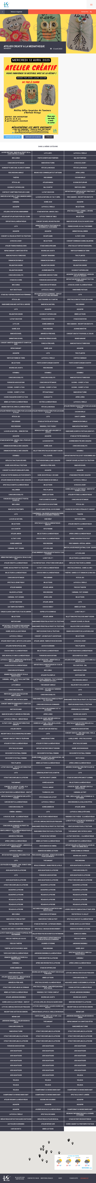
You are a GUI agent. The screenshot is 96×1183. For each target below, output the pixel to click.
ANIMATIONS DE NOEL (16, 338)
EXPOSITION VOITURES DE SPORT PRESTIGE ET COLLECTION (80, 192)
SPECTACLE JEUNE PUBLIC (15, 582)
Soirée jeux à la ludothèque (16, 631)
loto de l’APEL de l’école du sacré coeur (47, 1002)
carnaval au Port (80, 792)
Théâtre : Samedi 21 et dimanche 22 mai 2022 (80, 572)
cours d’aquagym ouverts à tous (16, 397)
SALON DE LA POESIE (15, 592)
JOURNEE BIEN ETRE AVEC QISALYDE (80, 441)
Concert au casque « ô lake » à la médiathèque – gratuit (16, 787)
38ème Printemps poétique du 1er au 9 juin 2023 (16, 558)
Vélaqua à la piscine (16, 909)
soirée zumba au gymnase (80, 851)
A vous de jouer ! (80, 163)
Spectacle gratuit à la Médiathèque (80, 919)
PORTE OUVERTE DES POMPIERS (48, 158)
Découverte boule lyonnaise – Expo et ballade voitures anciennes (48, 294)
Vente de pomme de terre (16, 358)
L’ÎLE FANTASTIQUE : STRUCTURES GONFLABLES (48, 563)
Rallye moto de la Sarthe (80, 685)
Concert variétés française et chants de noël (16, 704)
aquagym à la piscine (47, 885)
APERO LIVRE (48, 597)
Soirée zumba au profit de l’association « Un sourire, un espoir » (48, 758)
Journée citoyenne (48, 943)
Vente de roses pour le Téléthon (80, 704)
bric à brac (16, 914)
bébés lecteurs (48, 1129)
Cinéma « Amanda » (15, 811)
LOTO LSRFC (48, 153)
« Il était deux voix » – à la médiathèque (80, 836)
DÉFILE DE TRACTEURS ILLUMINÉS (80, 563)
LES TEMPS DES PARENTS (16, 607)
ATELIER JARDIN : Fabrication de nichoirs (48, 641)
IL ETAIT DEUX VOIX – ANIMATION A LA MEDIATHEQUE (48, 660)
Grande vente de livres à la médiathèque (15, 407)
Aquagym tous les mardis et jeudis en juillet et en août (80, 275)
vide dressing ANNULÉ (15, 172)
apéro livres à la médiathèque (80, 763)
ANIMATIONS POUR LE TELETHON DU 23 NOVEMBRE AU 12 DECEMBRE (47, 226)
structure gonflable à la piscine (80, 880)
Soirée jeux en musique (80, 748)
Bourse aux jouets (48, 250)
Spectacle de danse (80, 743)
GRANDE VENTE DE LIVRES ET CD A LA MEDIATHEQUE (16, 675)
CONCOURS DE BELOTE (80, 446)
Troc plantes (80, 255)
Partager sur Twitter (13, 137)
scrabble (80, 368)
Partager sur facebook (33, 137)
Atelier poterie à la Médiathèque (16, 743)
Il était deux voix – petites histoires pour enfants (16, 767)
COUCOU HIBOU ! (48, 607)
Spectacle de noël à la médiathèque (48, 982)
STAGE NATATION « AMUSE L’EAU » (48, 211)
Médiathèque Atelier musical (48, 1119)
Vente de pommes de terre (80, 250)
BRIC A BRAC (16, 158)
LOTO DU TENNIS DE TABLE (48, 216)
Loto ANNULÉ (15, 685)
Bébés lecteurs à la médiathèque (16, 402)
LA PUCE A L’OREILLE (80, 153)
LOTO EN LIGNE (48, 548)
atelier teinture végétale (48, 729)
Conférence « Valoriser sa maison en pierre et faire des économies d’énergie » (48, 514)
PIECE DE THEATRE (80, 587)
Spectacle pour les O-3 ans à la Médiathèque (80, 953)
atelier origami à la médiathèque (16, 1099)
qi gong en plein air (80, 182)
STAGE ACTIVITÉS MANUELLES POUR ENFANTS (16, 475)
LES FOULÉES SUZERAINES (16, 1124)
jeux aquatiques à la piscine (80, 865)
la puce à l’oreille (80, 402)
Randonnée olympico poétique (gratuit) (80, 431)
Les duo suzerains (80, 719)
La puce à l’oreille (48, 289)
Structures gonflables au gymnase (16, 987)
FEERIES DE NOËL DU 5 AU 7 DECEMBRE (80, 226)
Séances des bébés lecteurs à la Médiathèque (15, 958)
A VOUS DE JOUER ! (16, 241)
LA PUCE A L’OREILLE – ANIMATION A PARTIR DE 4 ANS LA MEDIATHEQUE (15, 660)
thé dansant (48, 1021)
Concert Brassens (48, 255)
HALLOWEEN (16, 490)
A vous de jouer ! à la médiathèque (80, 285)
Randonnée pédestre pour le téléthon (48, 831)
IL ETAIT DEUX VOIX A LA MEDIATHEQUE (80, 650)
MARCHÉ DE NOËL (15, 333)
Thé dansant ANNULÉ (48, 685)
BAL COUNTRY (48, 187)
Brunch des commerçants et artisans (48, 172)
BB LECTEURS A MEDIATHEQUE (48, 816)
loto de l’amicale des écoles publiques (16, 1007)
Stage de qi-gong (16, 280)
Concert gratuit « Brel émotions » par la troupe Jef (80, 733)
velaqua (80, 1075)
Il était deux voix (16, 319)
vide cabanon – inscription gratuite (80, 324)
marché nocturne (15, 1031)
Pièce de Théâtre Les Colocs (16, 938)
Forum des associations (48, 280)
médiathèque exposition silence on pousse (16, 1119)
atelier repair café (48, 1124)
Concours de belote (16, 275)
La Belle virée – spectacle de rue (80, 738)
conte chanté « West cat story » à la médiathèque (48, 1016)
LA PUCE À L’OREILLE (80, 480)
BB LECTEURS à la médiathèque (80, 782)
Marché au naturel (48, 304)
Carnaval (16, 202)
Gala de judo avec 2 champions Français (16, 929)
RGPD (60, 1178)
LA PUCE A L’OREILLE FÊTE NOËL (80, 811)
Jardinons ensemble (80, 943)
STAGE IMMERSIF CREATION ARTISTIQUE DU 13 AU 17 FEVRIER (48, 553)
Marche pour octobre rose (16, 255)
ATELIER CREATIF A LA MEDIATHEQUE (80, 524)
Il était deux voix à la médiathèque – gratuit (16, 792)
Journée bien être (48, 270)
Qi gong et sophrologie (80, 270)
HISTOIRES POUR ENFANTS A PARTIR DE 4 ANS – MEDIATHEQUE (48, 909)
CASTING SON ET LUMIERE (48, 777)
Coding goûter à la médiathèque (80, 987)
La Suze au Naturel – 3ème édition (16, 431)
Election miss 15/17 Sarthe (48, 299)
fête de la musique (80, 168)
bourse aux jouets (80, 714)
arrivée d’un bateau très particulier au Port (80, 767)
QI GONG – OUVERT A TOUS (80, 382)
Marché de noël (80, 465)
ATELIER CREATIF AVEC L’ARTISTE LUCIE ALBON (16, 641)
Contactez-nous (33, 1178)
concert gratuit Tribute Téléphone (16, 738)
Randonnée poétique (80, 289)
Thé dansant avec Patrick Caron (16, 699)
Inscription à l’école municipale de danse (16, 733)
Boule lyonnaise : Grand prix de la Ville (48, 865)
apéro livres (80, 397)
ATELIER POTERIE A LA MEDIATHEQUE (80, 494)
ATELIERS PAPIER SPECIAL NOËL (16, 646)
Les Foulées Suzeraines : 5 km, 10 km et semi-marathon (16, 865)
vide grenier (16, 421)
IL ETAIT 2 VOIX (80, 236)
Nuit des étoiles (16, 289)
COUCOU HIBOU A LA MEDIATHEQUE (48, 572)
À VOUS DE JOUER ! (80, 485)
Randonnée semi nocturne (48, 275)
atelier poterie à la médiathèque (48, 743)
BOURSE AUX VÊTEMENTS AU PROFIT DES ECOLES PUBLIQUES (48, 972)
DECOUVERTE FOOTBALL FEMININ (16, 753)
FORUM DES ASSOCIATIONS (48, 655)
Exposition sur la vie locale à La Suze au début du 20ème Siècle (80, 845)
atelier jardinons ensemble (80, 992)
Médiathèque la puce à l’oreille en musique (48, 1012)
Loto (80, 690)
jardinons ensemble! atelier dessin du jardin (80, 1016)
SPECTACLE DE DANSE (48, 1114)
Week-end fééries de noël (48, 338)
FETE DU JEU (80, 577)
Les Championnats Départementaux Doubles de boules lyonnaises (48, 938)
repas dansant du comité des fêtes (80, 1021)
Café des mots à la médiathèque (80, 841)
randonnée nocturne (80, 1026)
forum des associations (16, 1046)
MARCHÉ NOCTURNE (80, 670)
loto (16, 226)
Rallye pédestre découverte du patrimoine (48, 933)
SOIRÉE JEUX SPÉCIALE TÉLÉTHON (16, 465)
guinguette (48, 397)
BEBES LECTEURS (48, 494)
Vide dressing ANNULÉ (80, 680)
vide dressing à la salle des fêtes (80, 802)
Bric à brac (16, 285)
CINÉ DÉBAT (48, 519)
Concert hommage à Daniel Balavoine (80, 241)
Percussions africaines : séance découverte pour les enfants (48, 855)
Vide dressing (16, 426)
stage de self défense (48, 836)
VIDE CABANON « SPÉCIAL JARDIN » (80, 543)
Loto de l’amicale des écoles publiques (48, 821)
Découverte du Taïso (80, 655)
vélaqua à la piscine (48, 894)
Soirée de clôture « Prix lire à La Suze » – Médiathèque (48, 723)
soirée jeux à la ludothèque (80, 924)
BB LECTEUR (80, 216)
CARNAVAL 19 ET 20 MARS (80, 592)
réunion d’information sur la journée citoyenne (80, 1114)
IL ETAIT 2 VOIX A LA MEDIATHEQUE (48, 568)
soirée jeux (48, 348)
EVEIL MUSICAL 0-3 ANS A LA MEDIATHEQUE (16, 655)
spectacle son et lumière (80, 1094)
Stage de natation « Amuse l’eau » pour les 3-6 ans (16, 440)
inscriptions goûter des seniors (16, 1012)
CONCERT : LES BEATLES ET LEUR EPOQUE (48, 636)
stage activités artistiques (48, 421)
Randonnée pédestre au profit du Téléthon (48, 621)
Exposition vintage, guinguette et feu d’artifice (80, 279)
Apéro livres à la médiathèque (16, 841)
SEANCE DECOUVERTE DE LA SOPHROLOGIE (80, 631)
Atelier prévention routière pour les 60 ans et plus (80, 406)
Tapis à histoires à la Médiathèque (16, 953)
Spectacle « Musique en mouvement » (48, 929)
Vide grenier (48, 177)
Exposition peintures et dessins (48, 748)
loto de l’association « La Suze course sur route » (48, 1006)
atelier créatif (15, 729)
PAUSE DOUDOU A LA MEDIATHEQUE (16, 665)
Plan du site (74, 1178)
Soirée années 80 (48, 324)
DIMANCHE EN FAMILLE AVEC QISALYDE (16, 446)
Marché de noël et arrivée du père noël (16, 714)
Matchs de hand (16, 709)
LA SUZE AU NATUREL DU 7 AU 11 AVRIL (48, 197)
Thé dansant (48, 860)
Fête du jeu (16, 299)
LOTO (16, 309)
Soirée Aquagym (48, 782)
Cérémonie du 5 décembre (80, 709)
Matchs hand (16, 621)
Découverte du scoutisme (48, 504)
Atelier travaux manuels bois (16, 246)
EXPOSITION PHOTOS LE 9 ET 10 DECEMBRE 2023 (80, 455)
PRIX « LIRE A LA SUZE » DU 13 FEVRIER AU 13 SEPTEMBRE (80, 797)
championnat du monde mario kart (48, 1090)
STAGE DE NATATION (48, 319)
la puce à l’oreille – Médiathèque (16, 719)
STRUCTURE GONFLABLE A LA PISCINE (16, 777)
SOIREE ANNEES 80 (16, 543)
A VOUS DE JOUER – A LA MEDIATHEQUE (15, 816)
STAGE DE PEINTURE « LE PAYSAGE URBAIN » (48, 924)
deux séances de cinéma (47, 846)
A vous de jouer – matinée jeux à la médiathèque (80, 787)
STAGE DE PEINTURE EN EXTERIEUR (80, 1119)
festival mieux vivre (16, 924)
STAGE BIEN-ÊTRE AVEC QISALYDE (80, 475)
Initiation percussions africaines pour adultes (16, 855)
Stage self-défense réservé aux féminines (16, 294)
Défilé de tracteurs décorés (16, 460)
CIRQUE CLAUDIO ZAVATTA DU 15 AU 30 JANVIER (16, 611)
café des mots (16, 1129)
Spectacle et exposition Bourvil (80, 246)
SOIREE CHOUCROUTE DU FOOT (80, 538)
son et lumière (80, 416)
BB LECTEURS (80, 207)
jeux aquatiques (48, 1046)
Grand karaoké (80, 338)
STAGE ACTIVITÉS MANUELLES (80, 436)
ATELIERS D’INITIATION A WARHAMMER (16, 211)
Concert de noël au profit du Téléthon (80, 460)
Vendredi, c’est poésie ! (48, 426)
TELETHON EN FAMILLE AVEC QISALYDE (48, 460)
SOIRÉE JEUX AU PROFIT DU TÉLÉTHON (16, 568)
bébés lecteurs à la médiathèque (48, 763)
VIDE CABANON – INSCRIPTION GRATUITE (80, 197)
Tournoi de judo (48, 792)
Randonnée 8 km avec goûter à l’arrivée (16, 304)
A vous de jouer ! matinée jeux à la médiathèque (48, 719)
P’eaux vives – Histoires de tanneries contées (48, 689)
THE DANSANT (16, 782)
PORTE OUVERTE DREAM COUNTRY (48, 363)
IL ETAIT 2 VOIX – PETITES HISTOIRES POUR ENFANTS (16, 723)
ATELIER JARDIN (16, 533)
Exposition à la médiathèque (16, 221)
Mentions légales (47, 1178)
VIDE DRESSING (48, 329)
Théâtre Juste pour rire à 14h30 (15, 948)
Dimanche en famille (16, 260)
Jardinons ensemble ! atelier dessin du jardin (16, 1021)
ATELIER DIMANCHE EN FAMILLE (48, 480)
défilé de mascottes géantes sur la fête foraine (16, 797)
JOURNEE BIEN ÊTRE (80, 329)
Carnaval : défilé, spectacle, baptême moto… (15, 680)
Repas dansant (16, 348)
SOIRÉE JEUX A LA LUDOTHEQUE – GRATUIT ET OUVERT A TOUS (80, 489)
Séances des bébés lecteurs (80, 929)
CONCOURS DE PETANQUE (80, 499)
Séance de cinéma (80, 933)
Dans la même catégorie (48, 146)
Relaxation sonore (16, 265)
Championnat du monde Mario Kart (48, 1094)
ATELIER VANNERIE (16, 587)
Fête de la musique (48, 168)
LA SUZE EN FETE (48, 441)
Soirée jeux (48, 202)
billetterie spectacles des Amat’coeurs (48, 450)
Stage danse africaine (48, 246)
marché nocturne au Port (47, 919)
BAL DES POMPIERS (80, 158)
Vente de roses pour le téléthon (80, 826)
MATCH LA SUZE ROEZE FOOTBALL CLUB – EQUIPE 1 (80, 548)
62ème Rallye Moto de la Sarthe (48, 772)
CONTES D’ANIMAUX (80, 358)
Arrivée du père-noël (47, 465)
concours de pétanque (48, 382)
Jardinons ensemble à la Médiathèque (48, 953)
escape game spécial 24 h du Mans (48, 509)
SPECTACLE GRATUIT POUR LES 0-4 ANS (80, 299)
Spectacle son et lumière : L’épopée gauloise (80, 211)
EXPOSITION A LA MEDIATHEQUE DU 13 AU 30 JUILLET (48, 665)
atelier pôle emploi (48, 675)
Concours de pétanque (16, 163)
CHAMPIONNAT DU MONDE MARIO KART (80, 1109)
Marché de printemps (80, 426)
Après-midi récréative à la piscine (48, 963)
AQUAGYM (80, 202)
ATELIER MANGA (48, 182)
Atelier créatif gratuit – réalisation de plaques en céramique (16, 977)
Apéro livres (80, 172)
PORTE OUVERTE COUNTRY (48, 499)
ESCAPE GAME (47, 236)
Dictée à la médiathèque (48, 402)
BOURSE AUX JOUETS (16, 368)
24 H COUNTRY (16, 529)
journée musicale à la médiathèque (48, 1109)
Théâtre (16, 177)
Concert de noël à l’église (80, 621)
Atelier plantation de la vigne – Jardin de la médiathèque (16, 845)
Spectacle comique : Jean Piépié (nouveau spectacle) (48, 987)
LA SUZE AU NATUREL (16, 519)
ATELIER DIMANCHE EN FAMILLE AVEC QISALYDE (16, 480)
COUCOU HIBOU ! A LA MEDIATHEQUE (48, 538)
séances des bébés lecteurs (48, 851)
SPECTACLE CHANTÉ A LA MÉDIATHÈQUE (16, 485)
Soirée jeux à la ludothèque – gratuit (16, 1002)
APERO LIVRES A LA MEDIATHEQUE (80, 533)
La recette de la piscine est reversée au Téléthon (80, 821)
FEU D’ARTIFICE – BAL (80, 665)
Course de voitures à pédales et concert (80, 509)
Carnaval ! (80, 958)
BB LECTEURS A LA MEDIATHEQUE (48, 533)
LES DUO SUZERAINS (47, 646)
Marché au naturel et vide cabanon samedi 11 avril (16, 197)
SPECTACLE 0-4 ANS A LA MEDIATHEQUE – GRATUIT (48, 523)
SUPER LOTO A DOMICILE (48, 611)
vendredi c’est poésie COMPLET (48, 992)
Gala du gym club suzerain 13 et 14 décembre (48, 709)
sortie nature (80, 675)
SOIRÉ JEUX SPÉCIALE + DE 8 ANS (48, 475)
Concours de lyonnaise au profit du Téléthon (16, 826)
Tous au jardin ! (48, 787)
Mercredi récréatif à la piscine (80, 1002)
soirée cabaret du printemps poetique (80, 1124)
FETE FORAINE (48, 529)
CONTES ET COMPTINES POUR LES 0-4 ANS (16, 192)
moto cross (80, 758)
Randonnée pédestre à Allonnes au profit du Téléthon (48, 699)
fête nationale (48, 392)
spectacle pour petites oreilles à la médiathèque (80, 723)
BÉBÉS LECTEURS (80, 607)
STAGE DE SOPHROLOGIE (48, 968)
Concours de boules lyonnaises (48, 704)
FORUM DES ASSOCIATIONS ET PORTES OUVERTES (15, 499)
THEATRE (80, 514)
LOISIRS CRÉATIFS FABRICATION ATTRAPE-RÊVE (80, 909)
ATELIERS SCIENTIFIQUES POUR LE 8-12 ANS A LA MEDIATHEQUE (80, 660)
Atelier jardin (80, 807)
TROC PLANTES (80, 353)
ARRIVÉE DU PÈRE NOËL (48, 333)
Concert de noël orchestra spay (48, 221)
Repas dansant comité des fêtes (16, 250)
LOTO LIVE (16, 324)
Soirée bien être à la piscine (48, 958)
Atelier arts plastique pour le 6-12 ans (16, 216)
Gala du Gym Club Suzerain (80, 626)
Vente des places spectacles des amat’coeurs (16, 694)
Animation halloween (80, 231)
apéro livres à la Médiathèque (80, 963)
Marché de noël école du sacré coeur (80, 221)
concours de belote (16, 377)
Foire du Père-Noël (48, 343)
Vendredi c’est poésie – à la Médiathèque (80, 816)
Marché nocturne (47, 163)
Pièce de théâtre (80, 938)
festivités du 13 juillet (80, 914)
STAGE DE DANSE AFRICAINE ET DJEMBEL (80, 777)
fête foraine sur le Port (48, 797)
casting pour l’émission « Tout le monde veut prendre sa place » (48, 680)
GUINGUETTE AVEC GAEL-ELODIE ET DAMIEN (16, 168)
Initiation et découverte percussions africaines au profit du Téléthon (16, 626)
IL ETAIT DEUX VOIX (48, 192)
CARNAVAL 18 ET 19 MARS (16, 548)
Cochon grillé (80, 177)
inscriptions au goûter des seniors (80, 1007)
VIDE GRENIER (80, 304)
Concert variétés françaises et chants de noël (16, 343)
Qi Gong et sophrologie (16, 187)
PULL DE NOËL (48, 455)
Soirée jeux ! (80, 948)
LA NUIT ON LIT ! (48, 558)
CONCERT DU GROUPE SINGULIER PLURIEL (16, 470)
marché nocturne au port (15, 919)
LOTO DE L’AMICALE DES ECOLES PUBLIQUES (80, 972)
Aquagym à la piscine (15, 894)
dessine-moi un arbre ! (48, 1099)
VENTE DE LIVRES (80, 187)
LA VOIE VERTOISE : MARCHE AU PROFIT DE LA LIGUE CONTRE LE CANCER (16, 153)
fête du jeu (16, 182)
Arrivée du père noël (16, 836)
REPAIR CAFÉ (80, 1012)
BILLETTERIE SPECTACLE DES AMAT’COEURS (80, 616)
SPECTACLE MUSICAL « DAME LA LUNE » (80, 568)
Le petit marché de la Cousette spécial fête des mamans (16, 933)
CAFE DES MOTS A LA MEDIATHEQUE (15, 802)
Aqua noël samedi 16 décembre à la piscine (80, 982)
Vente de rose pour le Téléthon (48, 631)
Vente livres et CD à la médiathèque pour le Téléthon (16, 831)
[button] (51, 1152)
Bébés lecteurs (80, 314)
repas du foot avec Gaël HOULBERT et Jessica (48, 431)
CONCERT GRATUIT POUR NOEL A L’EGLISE (80, 333)
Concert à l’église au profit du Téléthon (16, 236)
